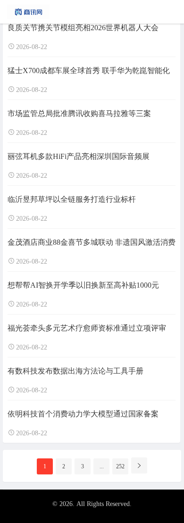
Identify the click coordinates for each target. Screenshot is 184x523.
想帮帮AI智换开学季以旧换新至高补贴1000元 (83, 285)
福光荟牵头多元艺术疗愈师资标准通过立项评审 (87, 328)
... (102, 466)
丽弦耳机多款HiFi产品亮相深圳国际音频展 (79, 156)
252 (120, 466)
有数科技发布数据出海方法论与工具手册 (75, 371)
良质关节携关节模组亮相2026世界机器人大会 (83, 28)
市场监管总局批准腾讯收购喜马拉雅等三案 (79, 113)
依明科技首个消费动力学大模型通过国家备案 (83, 414)
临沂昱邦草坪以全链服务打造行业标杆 (72, 199)
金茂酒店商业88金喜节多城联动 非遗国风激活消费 (92, 242)
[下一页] (139, 465)
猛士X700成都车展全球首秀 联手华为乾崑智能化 (89, 70)
